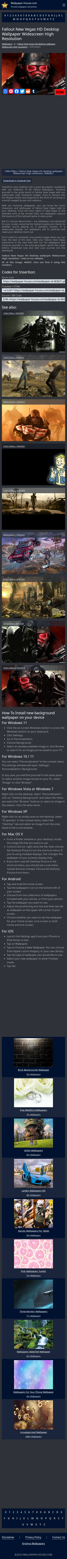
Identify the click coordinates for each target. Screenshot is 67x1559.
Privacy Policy (33, 1537)
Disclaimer (8, 1537)
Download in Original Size (17, 181)
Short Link (8, 277)
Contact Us (58, 1537)
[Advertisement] (33, 133)
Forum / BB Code (12, 295)
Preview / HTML (11, 286)
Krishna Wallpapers (33, 1543)
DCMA (60, 92)
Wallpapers (7, 44)
